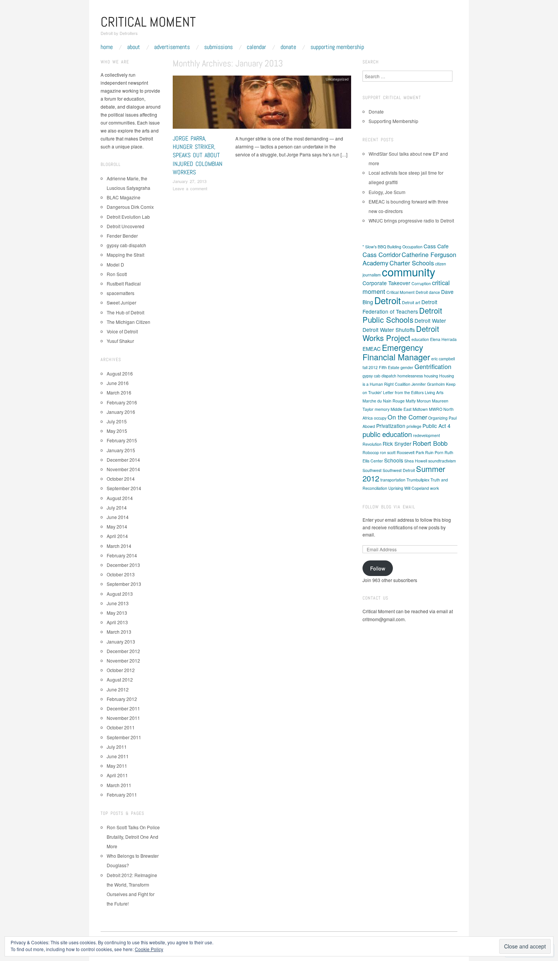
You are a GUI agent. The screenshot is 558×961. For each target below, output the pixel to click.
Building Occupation (404, 246)
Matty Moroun (418, 401)
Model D (115, 264)
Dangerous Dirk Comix (130, 207)
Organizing (438, 418)
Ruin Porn (434, 452)
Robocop (371, 452)
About (133, 47)
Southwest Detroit (399, 470)
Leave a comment (190, 188)
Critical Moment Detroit (407, 292)
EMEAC (372, 348)
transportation (392, 480)
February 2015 (122, 440)
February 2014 (122, 555)
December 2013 (123, 565)
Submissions (218, 47)
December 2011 (123, 708)
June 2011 (118, 756)
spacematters (120, 293)
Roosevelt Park (410, 452)
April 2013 (117, 622)
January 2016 (121, 412)
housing (431, 376)
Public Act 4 (436, 425)
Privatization (390, 425)
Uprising (395, 488)
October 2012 (121, 670)
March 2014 (119, 546)
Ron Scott (117, 274)
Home (107, 47)
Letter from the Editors (403, 392)
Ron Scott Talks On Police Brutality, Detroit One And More (133, 836)
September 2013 (124, 584)
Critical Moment (148, 22)
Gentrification (433, 366)
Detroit (387, 300)
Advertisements (172, 47)
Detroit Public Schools (402, 315)
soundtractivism (442, 461)
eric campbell (443, 358)
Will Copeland (416, 488)
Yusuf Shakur (120, 341)
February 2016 (122, 402)
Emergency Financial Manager (396, 352)
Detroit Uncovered (125, 226)
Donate (288, 47)
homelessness (410, 376)
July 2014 (117, 507)
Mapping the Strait (125, 254)
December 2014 (123, 459)
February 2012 (122, 699)
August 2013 (120, 593)
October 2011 (121, 727)
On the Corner (407, 416)
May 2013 (117, 612)
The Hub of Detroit (125, 312)
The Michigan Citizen (128, 322)
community (408, 271)
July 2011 (117, 746)
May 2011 (117, 765)
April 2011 (117, 775)
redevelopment (426, 435)
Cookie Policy (149, 949)
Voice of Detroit (122, 331)
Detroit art (411, 302)
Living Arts (434, 392)
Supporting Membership (337, 47)
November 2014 (123, 469)
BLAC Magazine (123, 197)
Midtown (420, 409)
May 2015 (117, 431)
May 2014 (117, 526)
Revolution (372, 444)
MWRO (435, 409)
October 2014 (121, 478)
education (420, 339)
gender (406, 367)
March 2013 (119, 631)
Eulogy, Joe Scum (387, 192)
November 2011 (123, 718)
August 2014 (120, 498)
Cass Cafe (436, 246)
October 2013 (121, 574)
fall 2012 (370, 367)
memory (382, 409)
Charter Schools (411, 262)
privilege (414, 426)
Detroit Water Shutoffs (389, 329)
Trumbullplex (418, 480)
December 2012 (123, 651)
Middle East (401, 409)
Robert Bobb (430, 443)
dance (434, 292)
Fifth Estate (389, 367)
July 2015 (117, 421)
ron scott (388, 452)
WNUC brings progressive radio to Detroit (411, 220)
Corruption (421, 283)
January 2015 (121, 450)
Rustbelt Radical (124, 283)
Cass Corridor (381, 254)
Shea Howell (415, 461)
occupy (380, 418)
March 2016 (119, 392)
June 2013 (118, 603)
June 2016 (118, 383)
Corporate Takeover (386, 283)
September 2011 (124, 737)
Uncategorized (337, 79)
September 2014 (124, 488)
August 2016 (120, 373)
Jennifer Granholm (428, 384)
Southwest (372, 470)
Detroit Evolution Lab (128, 216)
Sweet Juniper (121, 302)
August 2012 (120, 679)
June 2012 (118, 689)
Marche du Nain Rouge (384, 401)
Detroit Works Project (401, 333)
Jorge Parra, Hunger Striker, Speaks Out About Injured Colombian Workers (197, 155)
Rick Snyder (397, 443)
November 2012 (123, 660)
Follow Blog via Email (389, 507)
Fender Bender (122, 235)
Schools (393, 460)
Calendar (256, 47)
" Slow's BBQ (374, 246)
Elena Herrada (443, 339)
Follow (377, 568)
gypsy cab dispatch (126, 245)
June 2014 (118, 517)
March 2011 (119, 785)
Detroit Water (430, 320)
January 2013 (121, 641)
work (434, 488)
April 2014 (117, 536)
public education (387, 434)
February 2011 (122, 794)
